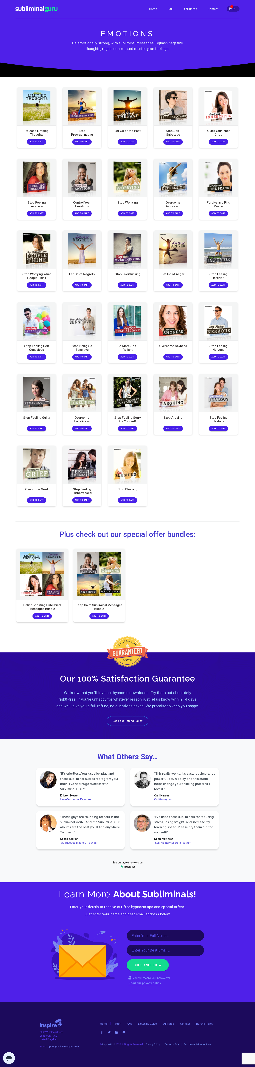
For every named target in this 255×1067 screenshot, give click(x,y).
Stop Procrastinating (82, 132)
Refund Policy (204, 1023)
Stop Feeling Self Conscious (36, 347)
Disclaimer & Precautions (197, 1044)
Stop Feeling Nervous (218, 347)
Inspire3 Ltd (108, 1044)
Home (153, 9)
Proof (117, 1023)
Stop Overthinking (127, 274)
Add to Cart (36, 141)
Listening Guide (147, 1023)
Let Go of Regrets (82, 274)
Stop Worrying (127, 202)
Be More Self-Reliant (127, 347)
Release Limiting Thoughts (37, 132)
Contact (213, 9)
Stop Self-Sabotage (173, 132)
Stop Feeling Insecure (36, 204)
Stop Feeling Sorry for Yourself (127, 419)
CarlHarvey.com (163, 799)
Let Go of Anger (173, 274)
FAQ (170, 9)
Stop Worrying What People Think (36, 276)
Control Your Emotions (82, 204)
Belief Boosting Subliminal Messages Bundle (42, 607)
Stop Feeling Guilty (36, 417)
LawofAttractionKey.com (75, 799)
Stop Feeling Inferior (218, 276)
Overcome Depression (173, 204)
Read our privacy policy (145, 983)
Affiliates (190, 9)
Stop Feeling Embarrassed (82, 491)
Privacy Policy (153, 1044)
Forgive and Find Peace (218, 204)
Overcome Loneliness (82, 419)
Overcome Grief (36, 489)
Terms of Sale (172, 1044)
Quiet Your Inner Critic (218, 132)
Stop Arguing (173, 417)
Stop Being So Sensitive (82, 347)
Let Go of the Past (127, 130)
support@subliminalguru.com (63, 1046)
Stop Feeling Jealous (218, 419)
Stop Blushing (127, 489)
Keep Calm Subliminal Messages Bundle (99, 607)
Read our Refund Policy (127, 720)
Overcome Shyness (173, 346)
